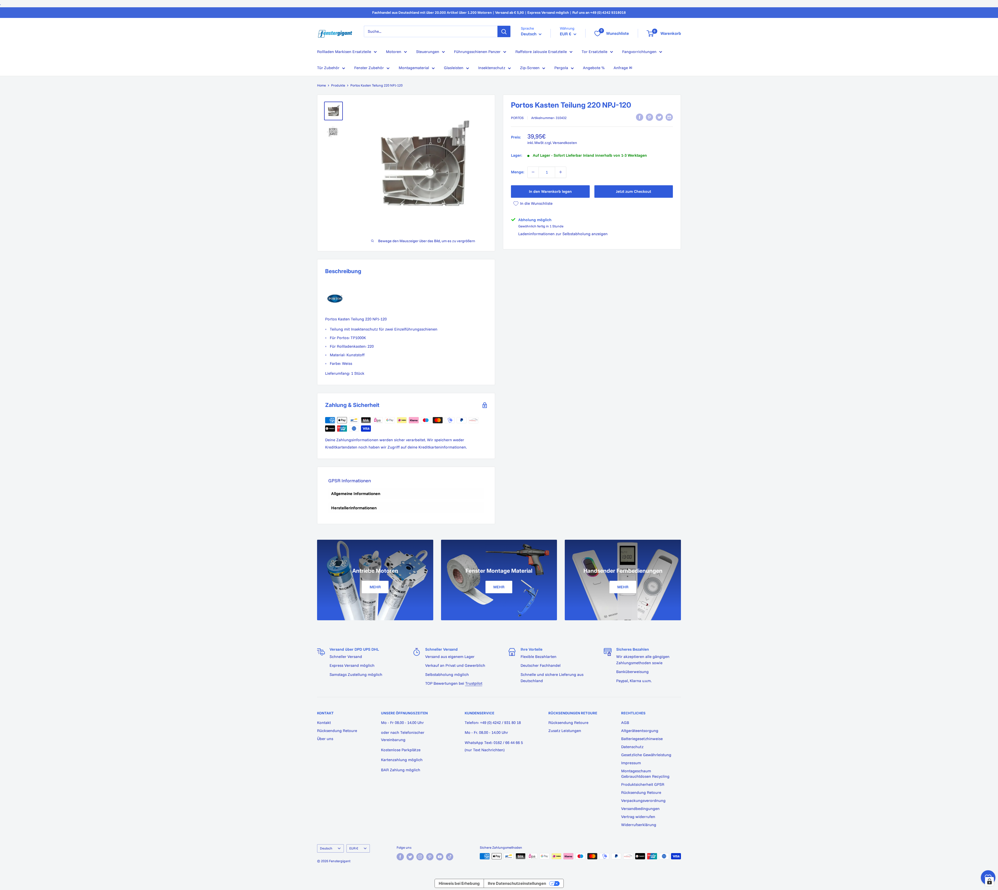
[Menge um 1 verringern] (533, 172)
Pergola (561, 67)
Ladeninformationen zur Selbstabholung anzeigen (563, 233)
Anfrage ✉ (623, 67)
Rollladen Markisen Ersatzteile (344, 51)
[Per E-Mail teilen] (669, 117)
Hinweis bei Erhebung (459, 883)
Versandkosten (565, 142)
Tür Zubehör (328, 67)
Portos (517, 118)
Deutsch (326, 848)
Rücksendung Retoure (337, 730)
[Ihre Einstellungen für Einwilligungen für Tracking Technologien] (989, 881)
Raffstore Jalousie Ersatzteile (541, 51)
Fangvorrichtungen (639, 51)
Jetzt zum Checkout (633, 191)
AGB (625, 722)
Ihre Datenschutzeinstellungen (517, 883)
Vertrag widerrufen (638, 816)
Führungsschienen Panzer (477, 51)
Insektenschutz (491, 67)
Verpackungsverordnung (643, 800)
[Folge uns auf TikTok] (449, 856)
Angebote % (594, 67)
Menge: (517, 171)
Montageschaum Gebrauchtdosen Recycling (645, 773)
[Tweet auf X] (659, 117)
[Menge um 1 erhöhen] (560, 172)
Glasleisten (453, 67)
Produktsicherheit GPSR (642, 784)
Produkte (338, 85)
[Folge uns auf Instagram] (420, 856)
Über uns (325, 738)
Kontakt (324, 722)
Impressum (631, 762)
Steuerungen (427, 51)
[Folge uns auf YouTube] (439, 856)
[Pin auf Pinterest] (649, 117)
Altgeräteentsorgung (639, 730)
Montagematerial (414, 67)
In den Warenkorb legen (550, 191)
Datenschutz (632, 746)
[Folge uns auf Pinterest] (430, 856)
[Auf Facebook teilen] (639, 117)
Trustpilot (473, 683)
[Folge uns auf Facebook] (400, 856)
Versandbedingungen (640, 808)
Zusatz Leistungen (564, 730)
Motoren (393, 51)
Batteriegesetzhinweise (642, 738)
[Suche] (503, 31)
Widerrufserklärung (638, 824)
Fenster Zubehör (369, 67)
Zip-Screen (530, 67)
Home (321, 85)
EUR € (353, 848)
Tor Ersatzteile (594, 51)
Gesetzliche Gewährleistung (646, 754)
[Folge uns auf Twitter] (410, 856)
